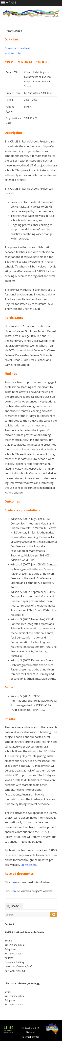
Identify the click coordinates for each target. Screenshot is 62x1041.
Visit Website (13, 53)
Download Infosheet (17, 48)
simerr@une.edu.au (15, 944)
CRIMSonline (28, 865)
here (14, 882)
